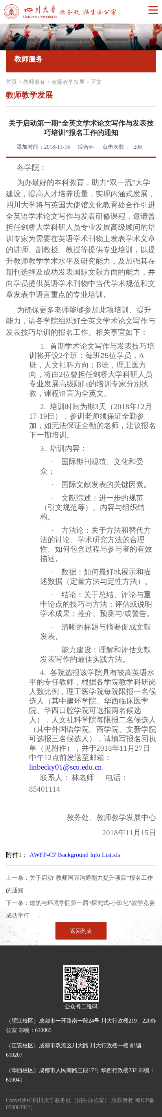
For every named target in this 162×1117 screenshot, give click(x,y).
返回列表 (81, 931)
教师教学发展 (68, 82)
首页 (11, 82)
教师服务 (34, 82)
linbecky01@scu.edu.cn (65, 767)
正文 (96, 82)
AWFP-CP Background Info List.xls (74, 854)
